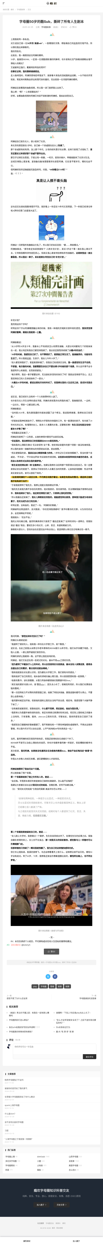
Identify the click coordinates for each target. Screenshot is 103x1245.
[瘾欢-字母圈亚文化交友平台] (51, 3)
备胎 (40, 1170)
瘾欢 (12, 10)
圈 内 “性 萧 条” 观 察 (65, 1031)
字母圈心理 (11, 1156)
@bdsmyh (25, 945)
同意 (9, 1170)
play (43, 684)
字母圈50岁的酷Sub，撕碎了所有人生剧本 (51, 22)
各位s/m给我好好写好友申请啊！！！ (24, 1027)
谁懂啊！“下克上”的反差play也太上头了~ (73, 1013)
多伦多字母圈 (12, 1161)
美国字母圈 (75, 1165)
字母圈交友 (50, 1223)
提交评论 (89, 1057)
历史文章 (61, 1205)
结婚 (29, 358)
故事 (76, 43)
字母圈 (43, 986)
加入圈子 (41, 1205)
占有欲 (41, 1165)
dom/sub (43, 1156)
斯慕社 (58, 1223)
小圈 (41, 1161)
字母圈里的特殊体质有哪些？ (21, 1031)
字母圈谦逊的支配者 (87, 998)
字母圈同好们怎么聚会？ (19, 1020)
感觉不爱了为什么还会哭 (17, 998)
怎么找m (74, 1170)
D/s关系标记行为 (63, 1027)
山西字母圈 (75, 1156)
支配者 (74, 1161)
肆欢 (64, 1223)
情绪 (84, 253)
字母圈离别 (11, 1165)
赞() (73, 27)
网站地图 (59, 1228)
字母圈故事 (21, 10)
